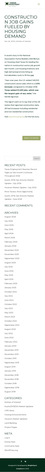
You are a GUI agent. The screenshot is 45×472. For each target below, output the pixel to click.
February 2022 (10, 342)
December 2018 (11, 375)
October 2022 (10, 321)
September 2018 (11, 388)
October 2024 (10, 292)
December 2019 (11, 350)
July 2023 (8, 308)
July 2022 (8, 333)
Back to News (31, 138)
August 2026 (10, 217)
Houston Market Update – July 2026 (20, 188)
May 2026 (8, 229)
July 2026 (8, 221)
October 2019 (10, 358)
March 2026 (9, 238)
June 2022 (9, 338)
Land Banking (10, 423)
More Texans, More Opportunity (18, 192)
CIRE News (9, 411)
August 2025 (10, 263)
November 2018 (11, 379)
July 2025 (8, 267)
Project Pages (10, 427)
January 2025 (10, 288)
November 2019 (11, 354)
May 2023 (8, 313)
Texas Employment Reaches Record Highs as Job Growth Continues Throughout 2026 (20, 172)
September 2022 (11, 325)
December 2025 (11, 250)
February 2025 (10, 283)
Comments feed (11, 446)
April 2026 (8, 233)
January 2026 (10, 246)
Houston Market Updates (15, 419)
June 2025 (8, 271)
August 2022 (10, 329)
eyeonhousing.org (17, 117)
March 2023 (9, 317)
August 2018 (10, 392)
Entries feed (9, 442)
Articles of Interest (23, 41)
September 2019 (11, 363)
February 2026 (10, 242)
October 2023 (10, 304)
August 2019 (9, 367)
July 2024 (8, 296)
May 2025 (8, 275)
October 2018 (10, 383)
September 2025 (11, 258)
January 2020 (10, 346)
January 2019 (10, 371)
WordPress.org (11, 450)
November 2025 (11, 254)
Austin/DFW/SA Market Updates (18, 406)
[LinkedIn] (25, 461)
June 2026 (9, 225)
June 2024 (9, 300)
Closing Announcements (15, 415)
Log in (7, 438)
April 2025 (8, 279)
